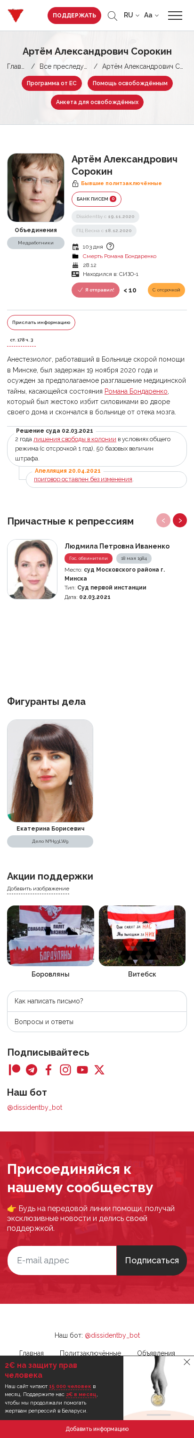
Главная (19, 66)
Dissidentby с (105, 216)
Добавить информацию (97, 1429)
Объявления (156, 1353)
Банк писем (95, 199)
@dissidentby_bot (34, 1107)
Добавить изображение (38, 888)
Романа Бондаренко (136, 391)
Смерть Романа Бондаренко (119, 256)
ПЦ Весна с (104, 230)
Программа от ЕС (52, 83)
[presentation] (163, 520)
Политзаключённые (90, 1353)
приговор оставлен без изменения (83, 479)
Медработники (36, 242)
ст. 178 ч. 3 (21, 339)
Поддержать (74, 15)
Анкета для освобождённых (97, 102)
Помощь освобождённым (130, 83)
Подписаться (152, 1260)
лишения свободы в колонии (74, 439)
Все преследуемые (70, 66)
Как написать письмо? (49, 1001)
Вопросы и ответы (44, 1022)
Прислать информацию (41, 322)
